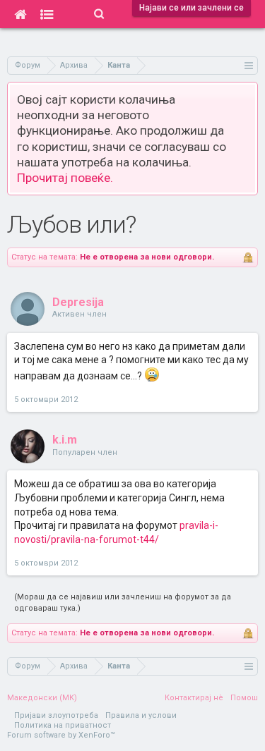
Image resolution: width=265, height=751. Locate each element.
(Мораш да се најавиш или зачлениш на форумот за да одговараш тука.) (122, 602)
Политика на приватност (62, 725)
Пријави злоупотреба (56, 715)
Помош (244, 697)
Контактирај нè (194, 697)
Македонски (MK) (42, 697)
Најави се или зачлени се (191, 8)
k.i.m (64, 439)
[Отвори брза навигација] (249, 65)
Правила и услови (141, 715)
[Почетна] (20, 14)
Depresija (78, 302)
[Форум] (47, 14)
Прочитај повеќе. (65, 178)
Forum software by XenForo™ (61, 735)
